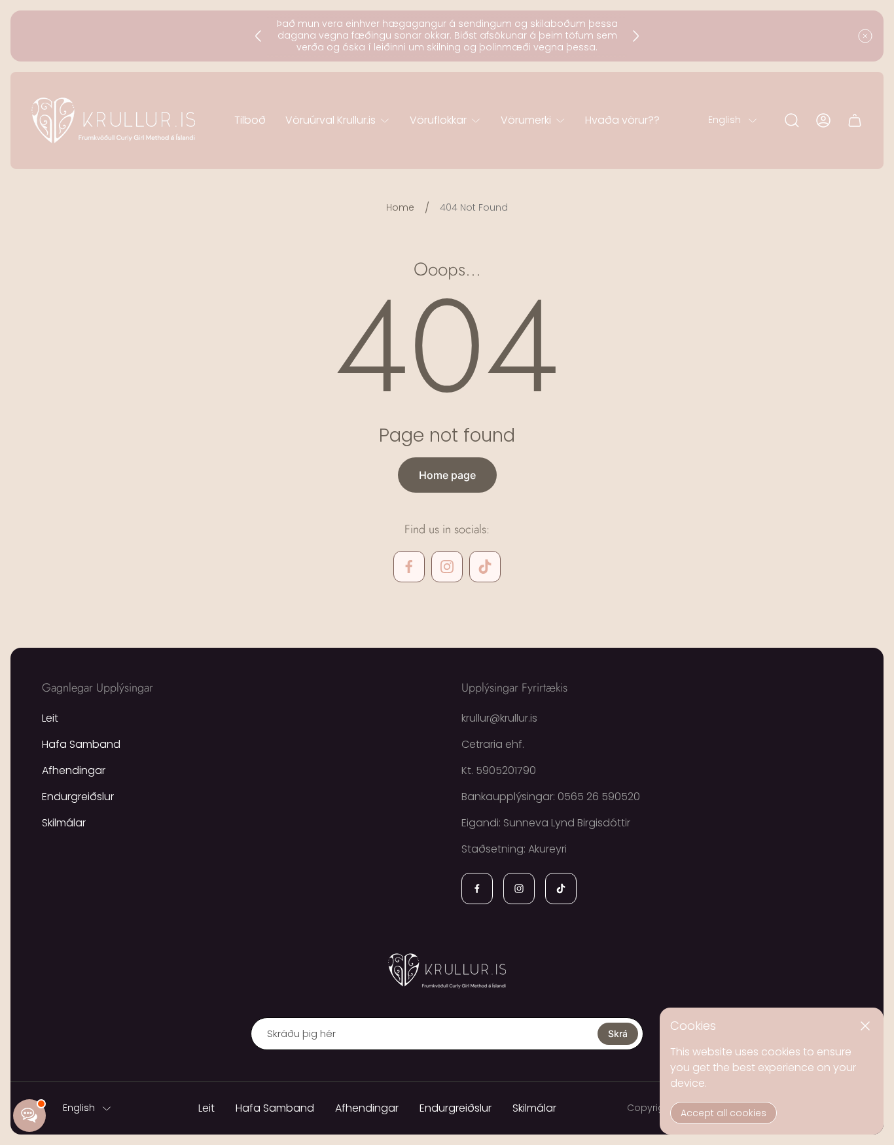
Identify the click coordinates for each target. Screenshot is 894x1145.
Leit (50, 718)
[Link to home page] (447, 969)
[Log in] (823, 120)
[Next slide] (635, 36)
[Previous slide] (258, 36)
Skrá (618, 1033)
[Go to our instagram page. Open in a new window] (447, 566)
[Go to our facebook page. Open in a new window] (409, 566)
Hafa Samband (81, 744)
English (724, 120)
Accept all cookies (723, 1112)
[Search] (792, 120)
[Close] (865, 1026)
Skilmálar (64, 822)
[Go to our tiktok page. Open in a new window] (485, 566)
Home (400, 208)
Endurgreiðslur (78, 796)
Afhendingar (73, 770)
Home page (447, 475)
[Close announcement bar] (865, 36)
